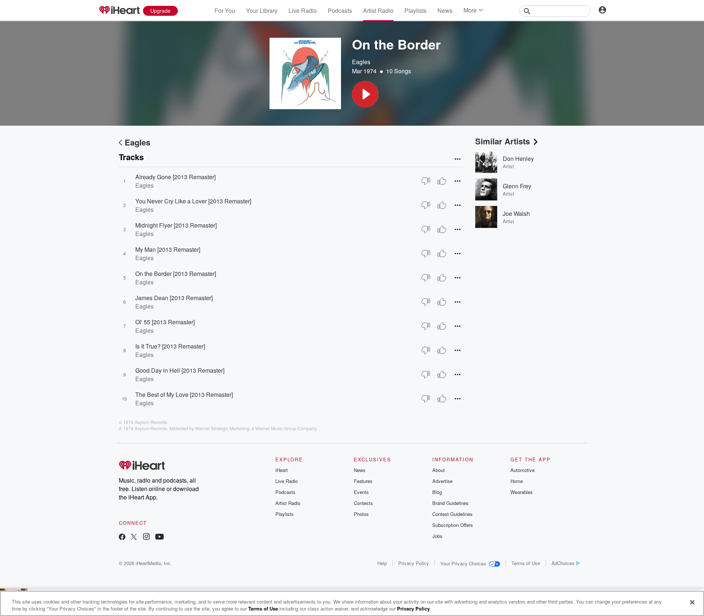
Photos (361, 513)
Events (361, 491)
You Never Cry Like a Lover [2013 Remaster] (193, 201)
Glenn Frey (517, 186)
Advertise (442, 480)
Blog (437, 491)
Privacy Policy (413, 563)
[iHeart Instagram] (146, 537)
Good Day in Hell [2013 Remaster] (179, 370)
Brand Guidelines (450, 502)
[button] (365, 94)
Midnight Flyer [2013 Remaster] (176, 225)
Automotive (522, 469)
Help (382, 563)
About (438, 469)
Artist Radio (378, 10)
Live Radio (303, 10)
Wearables (521, 491)
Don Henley (518, 158)
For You (224, 10)
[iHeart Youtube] (159, 537)
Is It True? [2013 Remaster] (170, 346)
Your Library (262, 10)
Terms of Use (525, 563)
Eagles (361, 62)
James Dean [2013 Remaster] (174, 298)
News (444, 10)
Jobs (437, 535)
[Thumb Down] (425, 181)
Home (516, 480)
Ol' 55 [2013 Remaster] (165, 322)
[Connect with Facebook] (122, 537)
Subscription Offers (452, 524)
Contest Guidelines (452, 513)
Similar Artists (502, 141)
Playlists (415, 10)
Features (363, 480)
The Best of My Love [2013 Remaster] (184, 394)
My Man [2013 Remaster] (167, 249)
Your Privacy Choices (463, 563)
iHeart (281, 469)
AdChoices (563, 563)
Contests (363, 502)
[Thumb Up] (441, 181)
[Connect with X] (134, 537)
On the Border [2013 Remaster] (175, 273)
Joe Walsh (516, 213)
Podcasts (340, 10)
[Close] (692, 602)
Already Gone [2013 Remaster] (175, 177)
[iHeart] (119, 10)
